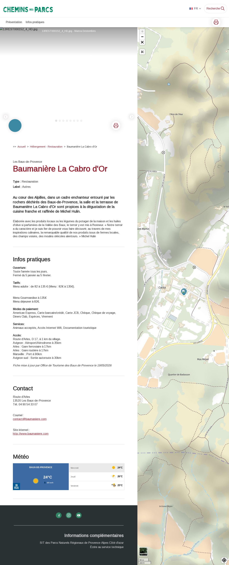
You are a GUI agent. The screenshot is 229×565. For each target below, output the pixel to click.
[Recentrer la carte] (142, 52)
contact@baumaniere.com (30, 419)
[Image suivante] (131, 76)
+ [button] (142, 31)
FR (196, 8)
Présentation (14, 22)
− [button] (142, 37)
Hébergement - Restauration (46, 146)
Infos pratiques (35, 22)
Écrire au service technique (107, 547)
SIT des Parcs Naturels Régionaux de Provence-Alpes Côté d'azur (82, 542)
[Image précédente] (5, 76)
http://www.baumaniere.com (30, 433)
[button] (142, 42)
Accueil (22, 146)
